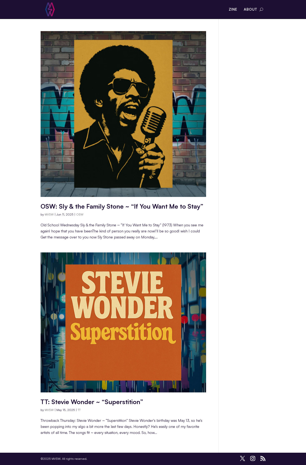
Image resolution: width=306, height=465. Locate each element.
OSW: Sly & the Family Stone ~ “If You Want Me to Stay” (122, 206)
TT (79, 410)
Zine (233, 9)
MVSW (49, 214)
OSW (79, 214)
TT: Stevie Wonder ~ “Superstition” (92, 402)
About (250, 9)
